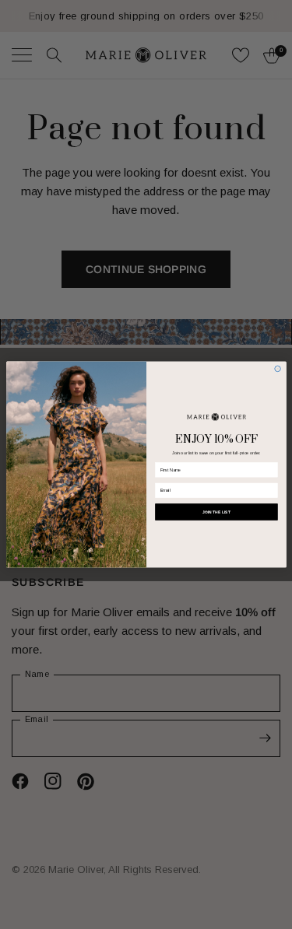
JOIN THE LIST (216, 512)
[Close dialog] (277, 369)
